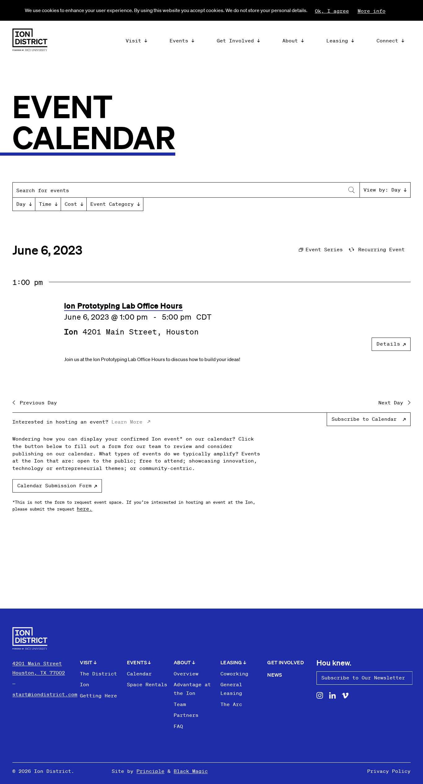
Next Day (390, 402)
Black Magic (191, 771)
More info (372, 11)
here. (84, 509)
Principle (150, 771)
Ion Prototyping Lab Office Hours (123, 305)
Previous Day (38, 402)
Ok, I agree (332, 11)
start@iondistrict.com (44, 694)
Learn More (126, 422)
